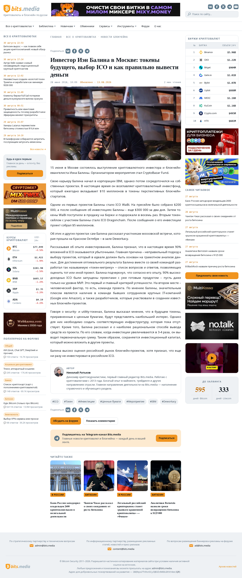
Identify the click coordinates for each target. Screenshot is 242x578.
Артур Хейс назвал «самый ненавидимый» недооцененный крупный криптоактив (21, 66)
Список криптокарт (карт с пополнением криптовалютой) (20, 386)
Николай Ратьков (78, 372)
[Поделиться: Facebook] (74, 51)
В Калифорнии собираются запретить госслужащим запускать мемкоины (24, 140)
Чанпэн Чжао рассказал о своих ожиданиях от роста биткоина (98, 506)
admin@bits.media (45, 545)
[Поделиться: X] (80, 51)
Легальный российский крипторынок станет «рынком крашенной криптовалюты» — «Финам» (131, 509)
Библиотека (47, 26)
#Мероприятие (135, 401)
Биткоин (91, 494)
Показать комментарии (100, 420)
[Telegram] (229, 6)
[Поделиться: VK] (68, 51)
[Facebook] (216, 6)
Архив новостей (227, 566)
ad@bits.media (202, 545)
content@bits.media (123, 549)
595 (200, 389)
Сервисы (105, 26)
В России (58, 494)
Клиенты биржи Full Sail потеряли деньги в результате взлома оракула (23, 97)
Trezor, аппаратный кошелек (19, 368)
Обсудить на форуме (65, 420)
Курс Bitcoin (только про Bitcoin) (21, 403)
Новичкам (68, 26)
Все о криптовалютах (20, 26)
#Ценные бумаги (110, 401)
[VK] (210, 6)
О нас (157, 26)
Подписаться (25, 173)
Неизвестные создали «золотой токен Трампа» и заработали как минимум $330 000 (24, 82)
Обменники (87, 26)
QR (177, 571)
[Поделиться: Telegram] (87, 51)
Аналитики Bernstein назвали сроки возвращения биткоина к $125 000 (165, 508)
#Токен (68, 401)
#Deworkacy (169, 401)
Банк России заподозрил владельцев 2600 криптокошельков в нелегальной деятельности (65, 509)
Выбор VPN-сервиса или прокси (21, 418)
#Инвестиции (86, 401)
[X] (223, 6)
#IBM (153, 401)
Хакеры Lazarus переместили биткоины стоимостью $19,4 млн (21, 127)
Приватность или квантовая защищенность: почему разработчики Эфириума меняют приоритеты (24, 112)
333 (224, 389)
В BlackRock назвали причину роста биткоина (210, 266)
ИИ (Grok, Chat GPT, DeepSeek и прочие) (21, 352)
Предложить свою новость (212, 275)
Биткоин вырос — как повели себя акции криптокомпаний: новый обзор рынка (24, 49)
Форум (145, 26)
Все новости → (38, 149)
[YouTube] (235, 6)
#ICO (55, 401)
